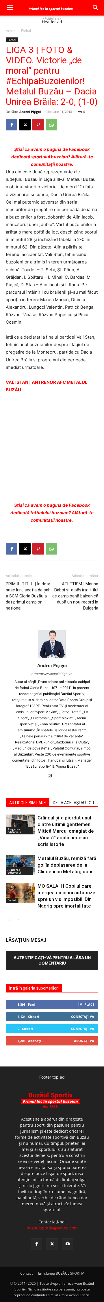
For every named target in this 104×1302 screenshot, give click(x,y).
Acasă (11, 30)
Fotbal (26, 30)
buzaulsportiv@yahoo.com (52, 1228)
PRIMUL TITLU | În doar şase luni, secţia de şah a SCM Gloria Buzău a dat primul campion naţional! (28, 596)
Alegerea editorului (14, 830)
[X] (25, 124)
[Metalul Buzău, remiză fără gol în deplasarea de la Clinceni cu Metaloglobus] (20, 865)
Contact (26, 1273)
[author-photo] (52, 657)
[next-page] (18, 920)
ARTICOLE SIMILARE (27, 802)
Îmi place (86, 1004)
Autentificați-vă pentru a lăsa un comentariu (52, 960)
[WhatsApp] (51, 124)
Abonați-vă (84, 1041)
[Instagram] (52, 776)
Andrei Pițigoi (30, 111)
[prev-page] (9, 920)
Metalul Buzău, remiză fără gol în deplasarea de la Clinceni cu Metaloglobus (67, 864)
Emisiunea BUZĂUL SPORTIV (61, 1273)
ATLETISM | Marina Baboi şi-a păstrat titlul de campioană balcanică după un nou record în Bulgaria (75, 596)
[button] (10, 8)
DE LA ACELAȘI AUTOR (73, 802)
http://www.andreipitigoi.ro (52, 674)
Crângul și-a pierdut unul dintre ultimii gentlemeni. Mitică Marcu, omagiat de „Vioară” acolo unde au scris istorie (66, 831)
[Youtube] (67, 1244)
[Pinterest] (38, 124)
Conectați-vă (82, 1016)
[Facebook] (11, 124)
